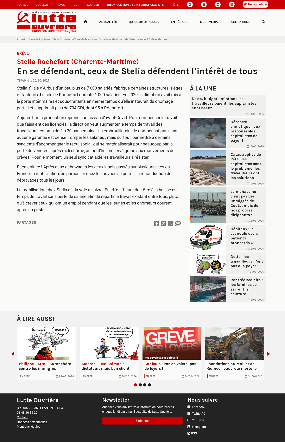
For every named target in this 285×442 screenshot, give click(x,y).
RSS (194, 433)
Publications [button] (240, 22)
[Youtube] (218, 4)
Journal (42, 5)
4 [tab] (149, 384)
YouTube (197, 420)
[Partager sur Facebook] (156, 223)
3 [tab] (144, 384)
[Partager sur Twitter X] (163, 223)
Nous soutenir (257, 4)
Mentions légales (28, 426)
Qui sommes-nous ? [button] (144, 22)
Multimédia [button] (209, 22)
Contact (22, 417)
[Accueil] (86, 22)
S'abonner (142, 421)
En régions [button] (179, 22)
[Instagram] (232, 4)
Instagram (198, 427)
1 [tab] (135, 384)
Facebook (198, 407)
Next (269, 354)
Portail (22, 5)
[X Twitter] (204, 4)
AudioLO (93, 5)
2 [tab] (140, 384)
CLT (76, 5)
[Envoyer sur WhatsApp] (170, 223)
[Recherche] (263, 22)
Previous (11, 354)
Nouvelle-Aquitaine (39, 39)
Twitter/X (198, 413)
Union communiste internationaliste (135, 5)
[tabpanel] (46, 353)
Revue (61, 5)
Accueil (21, 39)
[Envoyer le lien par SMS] (178, 223)
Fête (175, 5)
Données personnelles (32, 422)
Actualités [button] (108, 22)
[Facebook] (190, 4)
